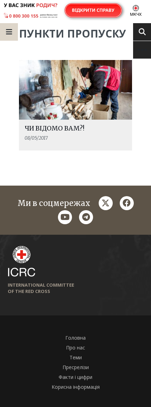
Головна (75, 337)
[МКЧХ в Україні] (75, 10)
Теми (76, 357)
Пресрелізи (76, 367)
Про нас (75, 347)
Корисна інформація (76, 386)
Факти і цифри (75, 377)
